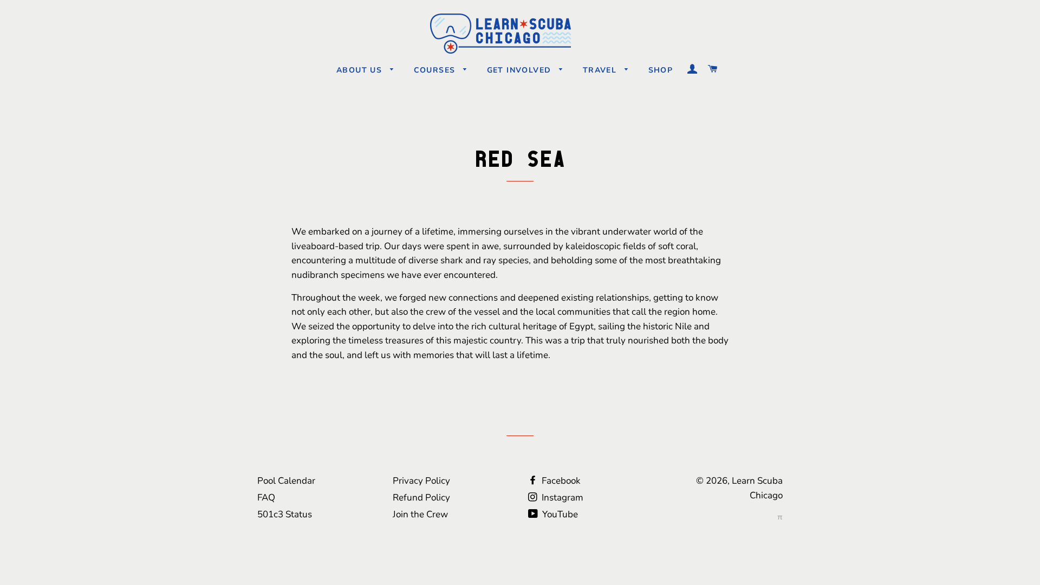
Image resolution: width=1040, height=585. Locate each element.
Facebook (560, 480)
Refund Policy (421, 497)
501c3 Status (284, 514)
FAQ (266, 497)
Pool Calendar (286, 480)
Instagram (561, 497)
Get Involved (520, 70)
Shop (660, 70)
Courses (436, 70)
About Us (360, 70)
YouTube (559, 514)
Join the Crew (420, 514)
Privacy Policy (421, 480)
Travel (601, 70)
